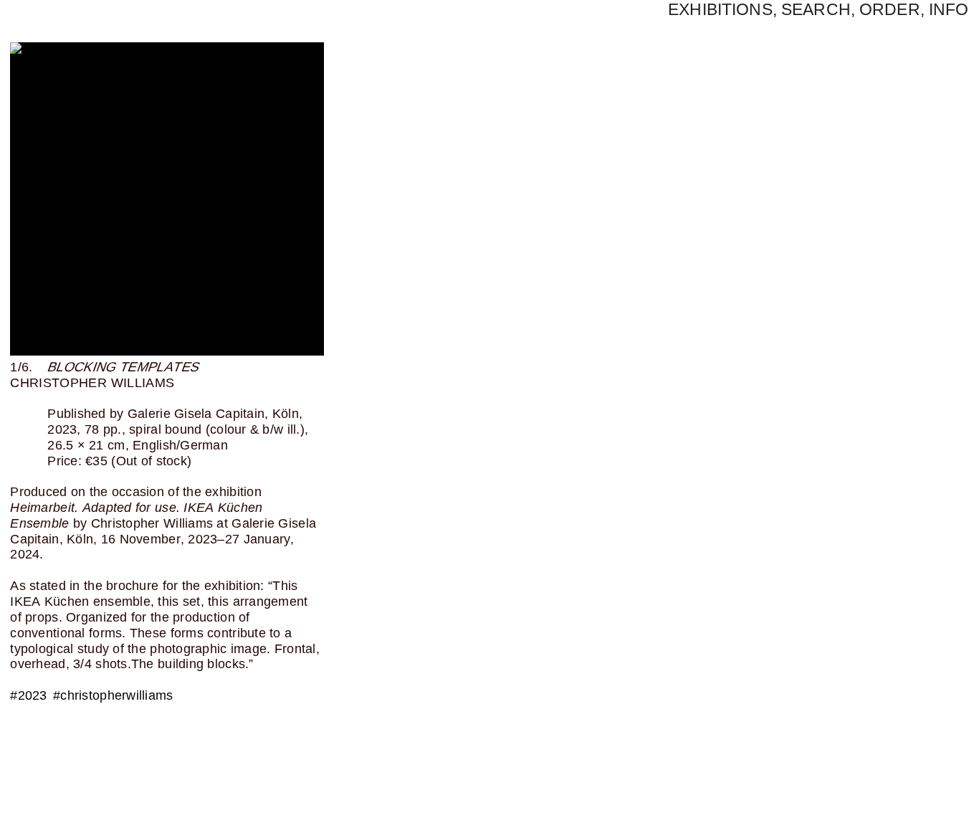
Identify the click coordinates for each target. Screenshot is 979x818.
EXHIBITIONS (720, 9)
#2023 (28, 695)
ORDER (889, 9)
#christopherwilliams (113, 695)
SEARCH (816, 9)
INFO (949, 9)
